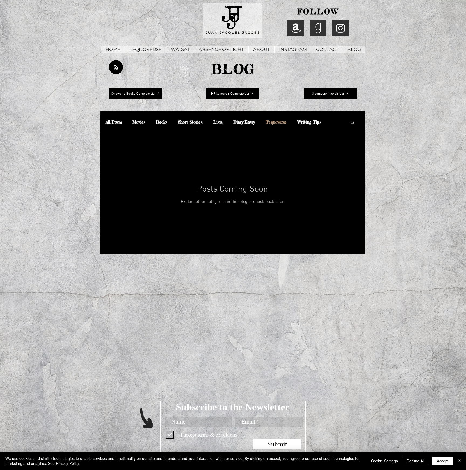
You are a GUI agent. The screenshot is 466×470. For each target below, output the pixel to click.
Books (161, 122)
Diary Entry (244, 122)
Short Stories (190, 122)
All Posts (114, 122)
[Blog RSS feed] (116, 67)
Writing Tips (309, 122)
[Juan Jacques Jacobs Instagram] (340, 28)
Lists (217, 122)
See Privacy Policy (63, 463)
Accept (442, 461)
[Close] (459, 461)
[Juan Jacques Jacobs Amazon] (295, 28)
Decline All (415, 461)
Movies (138, 122)
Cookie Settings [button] (384, 461)
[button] (352, 123)
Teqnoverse (276, 122)
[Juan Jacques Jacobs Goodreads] (318, 28)
